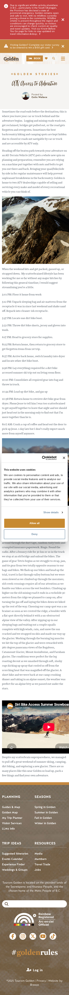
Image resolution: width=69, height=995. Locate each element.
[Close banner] (64, 458)
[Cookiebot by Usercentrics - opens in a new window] (43, 458)
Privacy (41, 981)
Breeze (34, 985)
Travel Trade (42, 864)
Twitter (32, 936)
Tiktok (53, 936)
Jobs (37, 870)
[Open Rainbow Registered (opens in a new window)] (34, 919)
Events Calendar (12, 859)
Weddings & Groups (14, 870)
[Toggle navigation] (63, 58)
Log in (38, 970)
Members (40, 859)
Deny (34, 534)
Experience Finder (13, 864)
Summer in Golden (46, 812)
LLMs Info (8, 828)
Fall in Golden (43, 818)
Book (37, 58)
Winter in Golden (45, 823)
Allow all (34, 523)
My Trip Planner (12, 818)
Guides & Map (11, 807)
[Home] (11, 58)
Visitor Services (12, 823)
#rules (34, 952)
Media (38, 853)
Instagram (22, 936)
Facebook (12, 936)
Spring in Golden (44, 807)
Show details (51, 512)
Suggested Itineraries (15, 853)
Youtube (43, 936)
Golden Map (10, 812)
